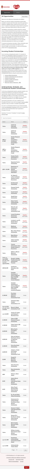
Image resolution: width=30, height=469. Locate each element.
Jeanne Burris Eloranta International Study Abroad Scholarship (15, 381)
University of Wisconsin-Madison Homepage (16, 457)
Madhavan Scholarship (14, 226)
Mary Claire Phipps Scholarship (15, 231)
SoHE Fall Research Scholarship (14, 132)
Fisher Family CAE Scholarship (15, 325)
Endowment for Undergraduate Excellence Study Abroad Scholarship (15, 402)
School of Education (9, 81)
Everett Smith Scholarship (14, 192)
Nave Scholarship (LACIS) (15, 369)
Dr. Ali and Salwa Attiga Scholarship (15, 395)
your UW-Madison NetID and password (13, 55)
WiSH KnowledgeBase (14, 461)
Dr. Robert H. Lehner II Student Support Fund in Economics (15, 177)
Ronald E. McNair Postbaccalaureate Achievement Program (15, 260)
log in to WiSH (25, 102)
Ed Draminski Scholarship (14, 183)
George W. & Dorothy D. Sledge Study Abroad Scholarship (15, 417)
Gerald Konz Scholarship (14, 197)
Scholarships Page (12, 47)
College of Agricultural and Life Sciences (14, 76)
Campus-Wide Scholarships (11, 75)
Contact (21, 461)
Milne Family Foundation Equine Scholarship (14, 331)
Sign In (26, 467)
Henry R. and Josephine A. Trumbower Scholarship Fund (15, 209)
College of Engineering (10, 78)
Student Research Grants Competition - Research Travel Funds (15, 150)
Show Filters (24, 16)
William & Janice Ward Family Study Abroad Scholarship (15, 432)
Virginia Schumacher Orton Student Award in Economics (15, 246)
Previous (20, 450)
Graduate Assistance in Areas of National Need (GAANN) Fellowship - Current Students (15, 276)
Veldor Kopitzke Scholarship (15, 240)
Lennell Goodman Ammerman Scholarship (15, 215)
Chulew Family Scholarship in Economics (14, 157)
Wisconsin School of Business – (13, 82)
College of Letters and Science (11, 79)
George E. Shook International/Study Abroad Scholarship (15, 410)
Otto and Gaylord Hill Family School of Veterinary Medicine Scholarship (15, 339)
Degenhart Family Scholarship (15, 162)
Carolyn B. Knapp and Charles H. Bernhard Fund (15, 314)
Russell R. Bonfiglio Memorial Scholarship (14, 359)
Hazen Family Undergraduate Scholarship (14, 202)
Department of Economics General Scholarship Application (14, 169)
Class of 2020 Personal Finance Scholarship (15, 320)
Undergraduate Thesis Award (14, 445)
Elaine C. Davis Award (15, 374)
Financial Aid (11, 459)
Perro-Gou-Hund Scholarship (15, 345)
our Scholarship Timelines (10, 107)
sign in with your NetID (6, 36)
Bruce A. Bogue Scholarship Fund (15, 307)
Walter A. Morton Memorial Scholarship (15, 253)
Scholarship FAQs (19, 459)
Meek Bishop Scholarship (14, 235)
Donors (18, 12)
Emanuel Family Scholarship (15, 187)
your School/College (22, 58)
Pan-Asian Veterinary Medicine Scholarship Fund (15, 295)
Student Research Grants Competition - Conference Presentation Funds (15, 140)
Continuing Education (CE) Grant (14, 268)
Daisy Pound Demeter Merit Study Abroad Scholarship (14, 389)
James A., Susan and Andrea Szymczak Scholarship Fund (15, 352)
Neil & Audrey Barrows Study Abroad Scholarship (14, 425)
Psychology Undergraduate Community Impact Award (15, 440)
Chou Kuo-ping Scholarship (15, 365)
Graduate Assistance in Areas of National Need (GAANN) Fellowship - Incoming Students (15, 286)
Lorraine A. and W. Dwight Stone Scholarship (15, 221)
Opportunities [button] (7, 12)
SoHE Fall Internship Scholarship (14, 126)
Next (26, 450)
